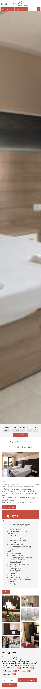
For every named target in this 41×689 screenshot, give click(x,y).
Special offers (21, 9)
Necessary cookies (9, 668)
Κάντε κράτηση (7, 9)
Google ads (7, 674)
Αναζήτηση (20, 435)
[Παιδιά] (35, 430)
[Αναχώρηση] (15, 430)
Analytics (26, 668)
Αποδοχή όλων (9, 685)
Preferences (7, 671)
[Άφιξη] (7, 430)
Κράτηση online (9, 507)
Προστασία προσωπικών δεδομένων (21, 665)
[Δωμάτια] (22, 430)
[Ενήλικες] (29, 430)
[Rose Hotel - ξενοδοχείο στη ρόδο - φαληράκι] (20, 3)
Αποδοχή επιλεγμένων (27, 680)
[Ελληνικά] (6, 3)
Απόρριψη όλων (9, 680)
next (38, 440)
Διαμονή (13, 442)
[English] (2, 3)
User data (22, 671)
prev (35, 440)
